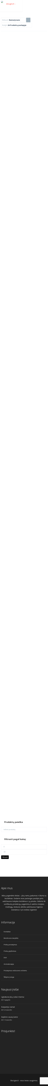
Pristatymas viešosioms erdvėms (15, 970)
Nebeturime (24, 766)
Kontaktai (7, 932)
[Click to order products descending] (28, 20)
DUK (5, 958)
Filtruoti (5, 857)
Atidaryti (24, 64)
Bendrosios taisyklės (11, 938)
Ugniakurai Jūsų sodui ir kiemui (12, 997)
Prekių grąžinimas (10, 951)
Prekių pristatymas (10, 945)
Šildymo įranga (9, 977)
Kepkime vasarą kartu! (9, 1017)
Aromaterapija (9, 964)
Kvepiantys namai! (8, 1007)
